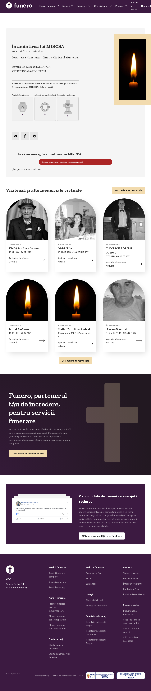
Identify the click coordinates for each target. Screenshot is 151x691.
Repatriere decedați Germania (96, 632)
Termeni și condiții (42, 675)
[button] (48, 6)
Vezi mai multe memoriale (128, 190)
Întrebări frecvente (132, 583)
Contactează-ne (131, 589)
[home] (19, 5)
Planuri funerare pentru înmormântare (57, 607)
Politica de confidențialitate (64, 675)
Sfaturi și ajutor (131, 573)
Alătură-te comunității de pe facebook (102, 536)
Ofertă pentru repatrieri (56, 646)
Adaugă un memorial (96, 605)
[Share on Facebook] (25, 136)
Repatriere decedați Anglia (96, 623)
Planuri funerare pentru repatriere (57, 618)
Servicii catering (57, 587)
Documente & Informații (130, 612)
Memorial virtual (94, 600)
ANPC (81, 675)
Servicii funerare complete (57, 575)
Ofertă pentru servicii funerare (59, 655)
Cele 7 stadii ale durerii (131, 630)
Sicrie (88, 578)
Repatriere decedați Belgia (96, 641)
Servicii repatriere (58, 581)
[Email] (15, 136)
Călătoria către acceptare (130, 639)
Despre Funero (130, 578)
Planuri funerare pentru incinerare (57, 626)
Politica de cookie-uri (134, 594)
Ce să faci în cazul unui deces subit (132, 621)
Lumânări (91, 583)
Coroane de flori (94, 573)
